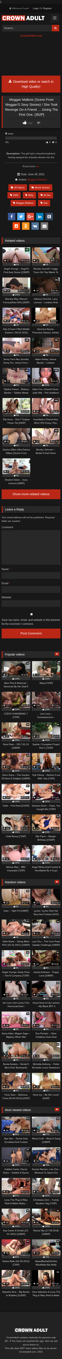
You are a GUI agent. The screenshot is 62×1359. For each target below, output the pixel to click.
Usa (45, 203)
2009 (15, 195)
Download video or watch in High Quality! (32, 84)
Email (6, 583)
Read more (29, 166)
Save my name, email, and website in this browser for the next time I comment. (31, 621)
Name (6, 569)
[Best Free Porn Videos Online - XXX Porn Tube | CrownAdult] (25, 18)
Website (6, 597)
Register (47, 8)
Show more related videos (31, 494)
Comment (7, 527)
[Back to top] (51, 1349)
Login (36, 8)
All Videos (19, 187)
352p (30, 195)
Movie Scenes (42, 187)
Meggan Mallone (37, 179)
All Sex (47, 195)
